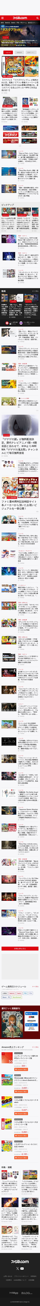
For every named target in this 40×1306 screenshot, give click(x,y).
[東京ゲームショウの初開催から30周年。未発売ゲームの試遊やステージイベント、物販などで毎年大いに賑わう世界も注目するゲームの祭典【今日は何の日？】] (10, 101)
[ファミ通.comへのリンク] (20, 18)
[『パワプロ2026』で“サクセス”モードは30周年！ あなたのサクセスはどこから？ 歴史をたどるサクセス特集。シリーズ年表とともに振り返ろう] (30, 1175)
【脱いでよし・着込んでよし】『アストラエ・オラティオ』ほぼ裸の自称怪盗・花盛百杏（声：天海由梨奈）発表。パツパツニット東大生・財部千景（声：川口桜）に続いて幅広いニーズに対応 (28, 335)
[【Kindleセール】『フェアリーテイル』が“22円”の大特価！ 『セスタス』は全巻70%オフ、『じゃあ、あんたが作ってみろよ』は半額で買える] (10, 1230)
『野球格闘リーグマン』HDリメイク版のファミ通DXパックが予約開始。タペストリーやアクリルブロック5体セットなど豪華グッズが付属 (30, 114)
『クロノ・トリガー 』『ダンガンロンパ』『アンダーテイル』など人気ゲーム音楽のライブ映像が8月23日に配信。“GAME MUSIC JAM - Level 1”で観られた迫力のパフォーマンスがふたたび (28, 917)
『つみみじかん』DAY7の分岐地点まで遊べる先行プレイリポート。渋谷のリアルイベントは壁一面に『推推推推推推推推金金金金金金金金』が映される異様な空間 (28, 242)
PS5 (18, 23)
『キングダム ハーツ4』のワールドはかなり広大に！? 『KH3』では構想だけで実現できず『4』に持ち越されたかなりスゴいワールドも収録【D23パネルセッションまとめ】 (10, 1214)
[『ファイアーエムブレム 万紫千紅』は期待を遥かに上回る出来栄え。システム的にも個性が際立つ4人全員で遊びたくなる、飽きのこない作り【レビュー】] (30, 1202)
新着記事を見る (20, 948)
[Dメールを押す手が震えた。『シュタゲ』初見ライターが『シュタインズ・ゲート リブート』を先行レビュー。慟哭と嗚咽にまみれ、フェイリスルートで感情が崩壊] (9, 212)
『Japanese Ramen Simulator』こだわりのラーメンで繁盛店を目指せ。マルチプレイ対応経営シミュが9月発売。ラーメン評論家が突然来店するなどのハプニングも (28, 813)
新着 (2, 23)
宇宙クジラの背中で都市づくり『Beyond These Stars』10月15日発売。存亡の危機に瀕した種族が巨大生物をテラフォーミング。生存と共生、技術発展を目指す (28, 934)
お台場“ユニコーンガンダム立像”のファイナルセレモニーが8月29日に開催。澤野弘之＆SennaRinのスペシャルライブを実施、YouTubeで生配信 (28, 676)
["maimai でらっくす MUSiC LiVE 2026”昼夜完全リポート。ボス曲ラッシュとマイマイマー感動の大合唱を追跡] (9, 657)
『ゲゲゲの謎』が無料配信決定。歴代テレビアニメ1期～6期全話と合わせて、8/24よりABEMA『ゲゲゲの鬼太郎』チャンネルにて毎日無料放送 (20, 445)
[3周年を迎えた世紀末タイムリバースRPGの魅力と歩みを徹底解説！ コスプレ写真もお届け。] (9, 401)
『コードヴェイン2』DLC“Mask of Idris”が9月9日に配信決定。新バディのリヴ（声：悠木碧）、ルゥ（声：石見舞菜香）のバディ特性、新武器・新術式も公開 (28, 882)
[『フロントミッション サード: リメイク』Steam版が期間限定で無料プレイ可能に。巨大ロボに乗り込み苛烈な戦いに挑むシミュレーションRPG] (9, 759)
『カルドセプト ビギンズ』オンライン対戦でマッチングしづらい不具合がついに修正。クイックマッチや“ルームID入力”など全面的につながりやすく (28, 693)
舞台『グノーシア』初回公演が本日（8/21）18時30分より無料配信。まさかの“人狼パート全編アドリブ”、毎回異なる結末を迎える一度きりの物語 (28, 574)
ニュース (25, 106)
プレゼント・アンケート (25, 551)
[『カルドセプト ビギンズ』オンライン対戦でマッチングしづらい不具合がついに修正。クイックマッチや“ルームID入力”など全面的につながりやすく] (9, 690)
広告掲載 (31, 1280)
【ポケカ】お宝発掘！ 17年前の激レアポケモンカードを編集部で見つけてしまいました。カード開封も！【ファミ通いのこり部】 (28, 643)
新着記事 (19, 52)
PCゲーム (24, 23)
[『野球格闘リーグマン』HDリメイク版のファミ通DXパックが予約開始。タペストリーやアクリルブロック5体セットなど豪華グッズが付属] (30, 101)
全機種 (4, 993)
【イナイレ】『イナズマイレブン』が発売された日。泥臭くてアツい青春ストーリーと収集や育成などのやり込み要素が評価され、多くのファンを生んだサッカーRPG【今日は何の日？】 (20, 85)
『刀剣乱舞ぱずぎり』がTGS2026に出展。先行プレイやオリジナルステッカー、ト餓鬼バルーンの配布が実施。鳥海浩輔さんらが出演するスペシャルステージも (28, 467)
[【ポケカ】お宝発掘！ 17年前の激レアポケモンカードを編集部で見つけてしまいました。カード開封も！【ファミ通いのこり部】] (9, 640)
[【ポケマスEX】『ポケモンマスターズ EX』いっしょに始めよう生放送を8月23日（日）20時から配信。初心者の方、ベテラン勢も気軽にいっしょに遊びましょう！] (9, 606)
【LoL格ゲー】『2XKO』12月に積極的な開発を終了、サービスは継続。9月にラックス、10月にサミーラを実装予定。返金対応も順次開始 (28, 779)
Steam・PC (6, 997)
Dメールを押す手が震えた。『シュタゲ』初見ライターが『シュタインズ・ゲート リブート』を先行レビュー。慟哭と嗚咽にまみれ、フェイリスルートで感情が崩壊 (8, 223)
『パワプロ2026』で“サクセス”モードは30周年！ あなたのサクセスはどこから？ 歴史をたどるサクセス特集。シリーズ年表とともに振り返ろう (30, 1186)
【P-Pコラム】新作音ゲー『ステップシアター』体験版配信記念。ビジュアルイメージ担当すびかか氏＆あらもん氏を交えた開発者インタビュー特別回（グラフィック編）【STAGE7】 (28, 370)
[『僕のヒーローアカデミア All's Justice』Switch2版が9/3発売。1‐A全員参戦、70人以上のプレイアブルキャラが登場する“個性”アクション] (9, 519)
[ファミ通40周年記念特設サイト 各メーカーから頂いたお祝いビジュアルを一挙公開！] (20, 487)
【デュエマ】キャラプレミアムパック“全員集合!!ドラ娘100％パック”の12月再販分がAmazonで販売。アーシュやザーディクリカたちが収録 (28, 626)
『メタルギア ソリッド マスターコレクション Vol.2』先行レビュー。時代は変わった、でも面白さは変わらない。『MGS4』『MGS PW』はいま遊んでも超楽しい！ (28, 710)
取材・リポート (22, 236)
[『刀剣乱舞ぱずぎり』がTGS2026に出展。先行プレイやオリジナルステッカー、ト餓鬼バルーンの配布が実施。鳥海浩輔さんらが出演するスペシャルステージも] (9, 464)
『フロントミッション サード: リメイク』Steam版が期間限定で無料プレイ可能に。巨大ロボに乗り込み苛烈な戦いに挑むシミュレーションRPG (28, 762)
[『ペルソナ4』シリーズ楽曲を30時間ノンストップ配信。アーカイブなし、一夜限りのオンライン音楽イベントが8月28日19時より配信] (9, 384)
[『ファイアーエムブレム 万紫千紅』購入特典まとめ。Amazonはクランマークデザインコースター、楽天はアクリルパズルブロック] (10, 1175)
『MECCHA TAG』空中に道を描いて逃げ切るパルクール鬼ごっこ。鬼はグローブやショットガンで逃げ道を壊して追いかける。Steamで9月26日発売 (28, 540)
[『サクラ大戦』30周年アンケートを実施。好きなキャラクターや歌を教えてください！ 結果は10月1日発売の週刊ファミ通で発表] (9, 554)
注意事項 (9, 1280)
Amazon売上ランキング (13, 1047)
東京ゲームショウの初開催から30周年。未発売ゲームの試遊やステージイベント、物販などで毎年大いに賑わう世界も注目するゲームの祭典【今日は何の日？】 (10, 114)
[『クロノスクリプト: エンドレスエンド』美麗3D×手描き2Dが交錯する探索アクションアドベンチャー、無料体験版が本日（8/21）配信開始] (9, 896)
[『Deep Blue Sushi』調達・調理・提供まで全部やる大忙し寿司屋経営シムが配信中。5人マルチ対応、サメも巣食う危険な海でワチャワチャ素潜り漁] (9, 171)
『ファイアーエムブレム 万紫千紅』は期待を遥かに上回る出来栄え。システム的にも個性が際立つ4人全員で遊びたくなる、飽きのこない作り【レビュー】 (30, 1214)
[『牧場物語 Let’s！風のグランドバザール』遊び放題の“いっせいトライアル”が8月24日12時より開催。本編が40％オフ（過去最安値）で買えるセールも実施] (9, 828)
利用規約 (33, 1276)
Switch (13, 23)
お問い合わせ (8, 1276)
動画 (4, 290)
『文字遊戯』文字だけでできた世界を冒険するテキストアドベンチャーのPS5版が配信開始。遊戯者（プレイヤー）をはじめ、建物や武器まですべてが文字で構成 (28, 745)
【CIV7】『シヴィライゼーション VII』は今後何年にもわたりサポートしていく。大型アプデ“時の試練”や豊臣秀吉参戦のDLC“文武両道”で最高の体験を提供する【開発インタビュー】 (23, 223)
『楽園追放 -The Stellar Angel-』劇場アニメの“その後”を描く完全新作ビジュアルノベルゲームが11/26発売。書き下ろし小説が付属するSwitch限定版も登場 (28, 796)
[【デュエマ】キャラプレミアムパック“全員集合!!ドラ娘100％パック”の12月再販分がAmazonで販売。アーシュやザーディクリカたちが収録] (9, 623)
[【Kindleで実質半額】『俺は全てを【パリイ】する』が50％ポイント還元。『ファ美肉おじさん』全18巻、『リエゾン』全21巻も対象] (9, 862)
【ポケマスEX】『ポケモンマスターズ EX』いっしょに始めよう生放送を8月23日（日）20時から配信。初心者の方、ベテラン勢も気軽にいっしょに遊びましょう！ (28, 609)
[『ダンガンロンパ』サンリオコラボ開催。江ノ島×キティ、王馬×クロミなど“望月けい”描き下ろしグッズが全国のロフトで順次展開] (9, 273)
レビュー (5, 215)
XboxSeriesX (17, 997)
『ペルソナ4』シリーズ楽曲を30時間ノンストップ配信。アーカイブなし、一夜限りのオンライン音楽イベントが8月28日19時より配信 (28, 387)
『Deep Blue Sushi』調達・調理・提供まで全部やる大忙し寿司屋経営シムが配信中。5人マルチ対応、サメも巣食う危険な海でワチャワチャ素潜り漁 (28, 174)
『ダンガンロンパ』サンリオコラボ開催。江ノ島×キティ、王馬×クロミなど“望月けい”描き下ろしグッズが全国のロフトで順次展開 (28, 276)
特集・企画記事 (7, 76)
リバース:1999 (25, 398)
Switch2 (7, 23)
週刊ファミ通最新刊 (11, 1008)
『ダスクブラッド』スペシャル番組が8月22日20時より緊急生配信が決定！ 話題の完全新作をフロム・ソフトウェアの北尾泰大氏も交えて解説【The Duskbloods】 (28, 353)
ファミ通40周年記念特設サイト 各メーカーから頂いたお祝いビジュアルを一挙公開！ (20, 505)
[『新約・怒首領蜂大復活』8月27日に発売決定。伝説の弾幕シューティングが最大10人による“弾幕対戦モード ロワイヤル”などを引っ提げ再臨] (9, 189)
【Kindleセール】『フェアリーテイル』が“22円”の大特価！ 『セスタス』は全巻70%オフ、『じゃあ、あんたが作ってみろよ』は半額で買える (10, 1242)
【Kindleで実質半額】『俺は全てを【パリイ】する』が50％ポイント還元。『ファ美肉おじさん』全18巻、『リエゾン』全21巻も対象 (28, 865)
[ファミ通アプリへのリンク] (13, 1293)
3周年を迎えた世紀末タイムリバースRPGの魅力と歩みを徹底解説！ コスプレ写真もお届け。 (28, 404)
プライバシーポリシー (21, 1276)
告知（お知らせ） (23, 602)
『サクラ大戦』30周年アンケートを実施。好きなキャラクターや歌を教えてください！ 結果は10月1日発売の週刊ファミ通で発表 (28, 557)
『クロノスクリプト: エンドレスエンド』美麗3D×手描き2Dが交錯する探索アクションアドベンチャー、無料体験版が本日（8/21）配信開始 (28, 900)
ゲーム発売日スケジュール (14, 986)
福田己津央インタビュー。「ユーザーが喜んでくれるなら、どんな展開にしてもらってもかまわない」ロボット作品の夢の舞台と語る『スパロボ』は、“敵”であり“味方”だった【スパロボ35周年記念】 (20, 42)
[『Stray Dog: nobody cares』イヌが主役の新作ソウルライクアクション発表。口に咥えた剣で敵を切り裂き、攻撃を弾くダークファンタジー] (9, 845)
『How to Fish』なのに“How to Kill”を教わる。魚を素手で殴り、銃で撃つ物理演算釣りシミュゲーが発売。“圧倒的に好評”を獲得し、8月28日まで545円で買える (28, 157)
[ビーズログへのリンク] (27, 1293)
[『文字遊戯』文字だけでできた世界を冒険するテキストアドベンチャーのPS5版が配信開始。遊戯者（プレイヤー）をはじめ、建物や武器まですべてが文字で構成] (9, 741)
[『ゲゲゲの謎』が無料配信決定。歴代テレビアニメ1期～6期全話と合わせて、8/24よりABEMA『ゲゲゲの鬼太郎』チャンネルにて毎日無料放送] (20, 425)
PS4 (30, 993)
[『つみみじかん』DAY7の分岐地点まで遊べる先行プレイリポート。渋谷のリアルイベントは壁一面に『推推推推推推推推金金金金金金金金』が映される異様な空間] (9, 239)
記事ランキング (31, 52)
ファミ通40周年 (11, 497)
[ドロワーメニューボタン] (2, 17)
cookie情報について (20, 1280)
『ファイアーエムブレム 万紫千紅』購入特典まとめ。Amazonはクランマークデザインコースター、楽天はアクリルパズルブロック (9, 1186)
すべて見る (35, 291)
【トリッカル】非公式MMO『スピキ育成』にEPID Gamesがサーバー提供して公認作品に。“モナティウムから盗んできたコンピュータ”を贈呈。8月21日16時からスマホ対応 (28, 727)
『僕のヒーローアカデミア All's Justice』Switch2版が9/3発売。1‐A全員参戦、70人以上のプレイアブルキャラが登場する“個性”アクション (28, 522)
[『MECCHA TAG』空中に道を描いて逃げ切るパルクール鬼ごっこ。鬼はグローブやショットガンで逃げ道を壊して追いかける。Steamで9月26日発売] (9, 537)
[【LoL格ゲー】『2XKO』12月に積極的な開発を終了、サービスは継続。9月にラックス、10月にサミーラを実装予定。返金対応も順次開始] (9, 776)
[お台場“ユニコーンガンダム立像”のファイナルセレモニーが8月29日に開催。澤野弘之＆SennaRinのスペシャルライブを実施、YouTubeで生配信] (9, 672)
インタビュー (7, 37)
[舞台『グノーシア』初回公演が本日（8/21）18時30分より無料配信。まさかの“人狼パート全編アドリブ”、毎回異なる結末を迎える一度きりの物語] (9, 571)
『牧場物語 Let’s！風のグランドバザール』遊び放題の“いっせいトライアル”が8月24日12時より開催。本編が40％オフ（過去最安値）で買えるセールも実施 (28, 831)
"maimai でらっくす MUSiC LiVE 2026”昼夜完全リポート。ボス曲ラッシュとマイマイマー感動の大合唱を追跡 (28, 659)
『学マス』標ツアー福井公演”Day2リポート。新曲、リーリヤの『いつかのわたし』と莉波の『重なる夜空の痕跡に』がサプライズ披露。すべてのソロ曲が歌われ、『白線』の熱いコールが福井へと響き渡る (28, 259)
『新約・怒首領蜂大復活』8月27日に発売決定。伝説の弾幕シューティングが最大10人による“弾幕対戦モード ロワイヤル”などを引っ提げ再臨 (28, 192)
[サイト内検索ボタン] (37, 17)
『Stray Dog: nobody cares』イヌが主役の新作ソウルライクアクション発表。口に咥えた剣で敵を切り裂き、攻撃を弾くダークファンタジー (28, 848)
